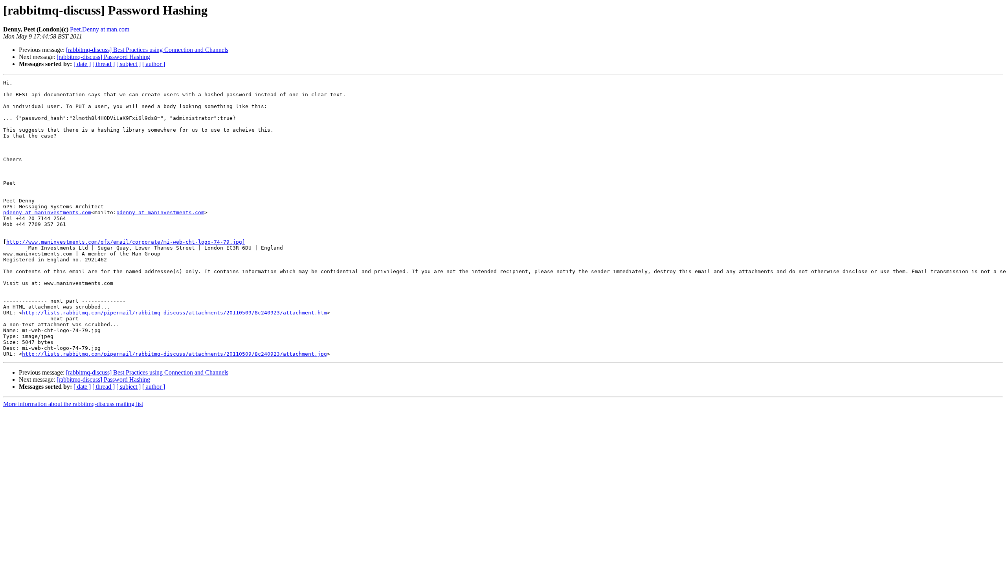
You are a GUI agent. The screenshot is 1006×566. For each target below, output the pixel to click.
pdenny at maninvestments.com (47, 212)
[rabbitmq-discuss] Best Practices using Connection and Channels (147, 49)
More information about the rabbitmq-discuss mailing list (73, 404)
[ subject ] (128, 64)
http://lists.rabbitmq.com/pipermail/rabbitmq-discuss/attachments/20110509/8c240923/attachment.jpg (174, 354)
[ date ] (82, 64)
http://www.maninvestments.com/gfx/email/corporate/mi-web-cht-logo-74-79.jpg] (125, 242)
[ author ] (153, 64)
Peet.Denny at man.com (99, 29)
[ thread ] (103, 64)
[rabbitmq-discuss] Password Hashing (103, 56)
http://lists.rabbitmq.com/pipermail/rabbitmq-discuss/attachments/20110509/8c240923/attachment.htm (174, 313)
